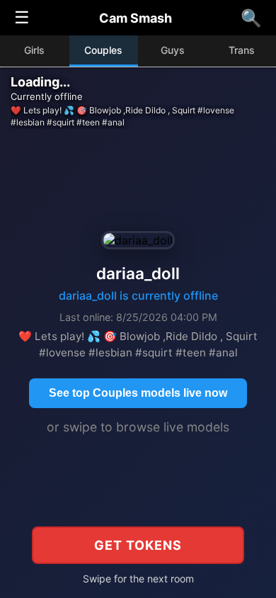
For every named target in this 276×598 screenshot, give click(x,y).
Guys (173, 50)
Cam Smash (135, 18)
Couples (103, 50)
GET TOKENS (138, 545)
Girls (34, 50)
